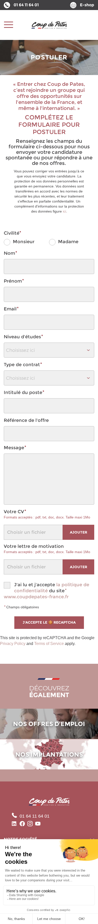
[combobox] (49, 350)
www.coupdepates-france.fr (36, 597)
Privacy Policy (12, 643)
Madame (67, 241)
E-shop (87, 5)
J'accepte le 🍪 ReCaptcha (49, 622)
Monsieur (23, 241)
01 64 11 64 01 (26, 5)
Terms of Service (49, 643)
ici (64, 211)
